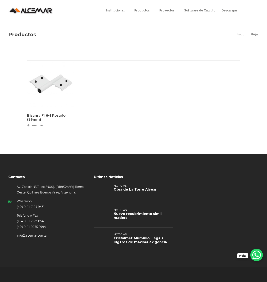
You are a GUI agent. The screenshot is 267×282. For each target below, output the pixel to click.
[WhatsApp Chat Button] (256, 255)
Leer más (36, 125)
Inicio (240, 34)
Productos (142, 10)
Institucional (115, 10)
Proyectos (166, 10)
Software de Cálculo (199, 10)
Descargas (229, 10)
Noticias (120, 185)
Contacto (16, 177)
